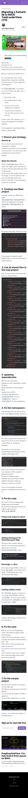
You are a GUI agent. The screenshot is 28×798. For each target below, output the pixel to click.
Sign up (14, 782)
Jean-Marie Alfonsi (8, 28)
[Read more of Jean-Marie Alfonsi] (3, 25)
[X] (14, 779)
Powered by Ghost (14, 786)
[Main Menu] (25, 2)
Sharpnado (12, 777)
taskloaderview (6, 9)
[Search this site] (22, 2)
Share (23, 27)
